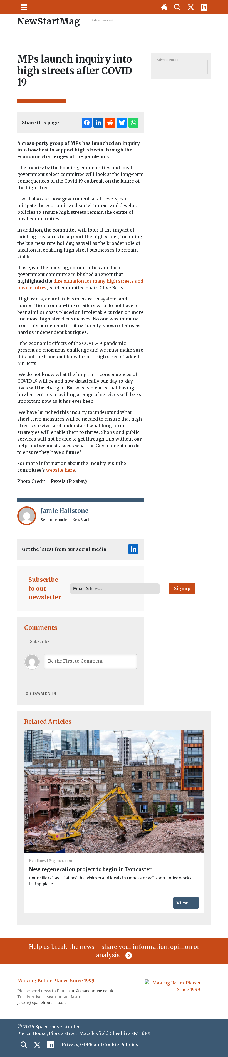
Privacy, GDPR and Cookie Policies (100, 1044)
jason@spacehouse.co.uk (42, 1002)
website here (60, 470)
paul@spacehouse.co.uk (90, 990)
